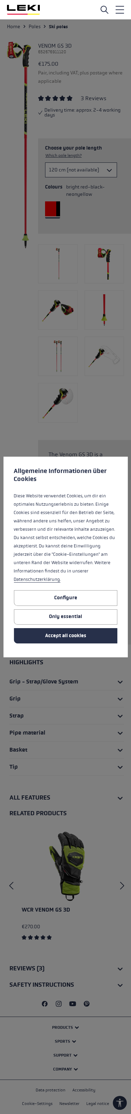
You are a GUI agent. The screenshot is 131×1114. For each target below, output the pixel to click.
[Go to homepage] (23, 10)
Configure (65, 598)
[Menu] (120, 10)
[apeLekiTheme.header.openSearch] (104, 10)
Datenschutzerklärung (37, 579)
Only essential (65, 616)
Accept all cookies (65, 636)
